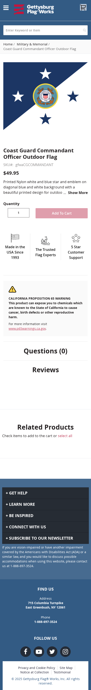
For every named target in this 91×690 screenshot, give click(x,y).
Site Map (66, 668)
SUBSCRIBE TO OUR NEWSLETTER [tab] (41, 538)
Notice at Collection (34, 672)
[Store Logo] (34, 10)
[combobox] (45, 30)
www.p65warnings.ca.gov (27, 328)
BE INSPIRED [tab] (21, 515)
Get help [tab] (18, 493)
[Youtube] (39, 651)
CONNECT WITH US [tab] (27, 527)
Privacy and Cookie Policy (36, 668)
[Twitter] (52, 651)
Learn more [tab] (22, 504)
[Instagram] (65, 651)
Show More (78, 192)
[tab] (45, 351)
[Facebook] (25, 651)
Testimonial (62, 672)
